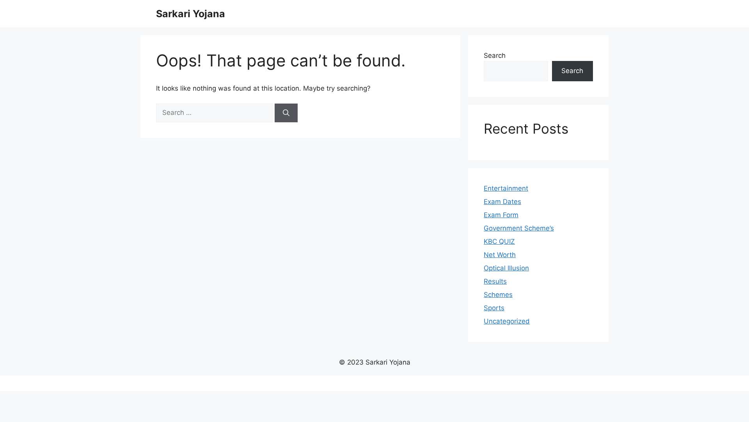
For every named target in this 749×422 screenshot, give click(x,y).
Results (495, 281)
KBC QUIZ (499, 241)
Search (495, 55)
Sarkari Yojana (190, 14)
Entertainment (506, 188)
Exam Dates (502, 202)
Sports (494, 308)
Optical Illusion (506, 268)
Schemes (498, 295)
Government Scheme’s (519, 228)
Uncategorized (507, 321)
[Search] (286, 113)
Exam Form (501, 215)
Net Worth (500, 255)
